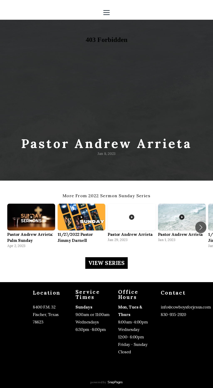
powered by (106, 382)
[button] (201, 227)
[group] (31, 227)
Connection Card (177, 321)
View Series (106, 262)
